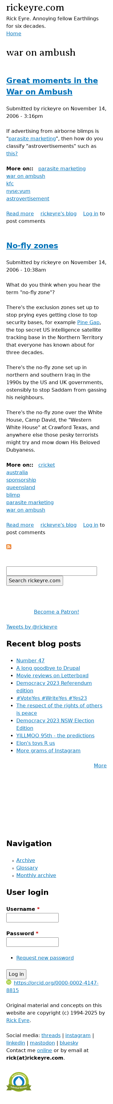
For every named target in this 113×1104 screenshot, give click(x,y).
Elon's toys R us (35, 743)
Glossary (27, 868)
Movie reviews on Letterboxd (52, 676)
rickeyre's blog (58, 214)
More (100, 766)
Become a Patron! (56, 612)
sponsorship (21, 480)
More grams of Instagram (48, 751)
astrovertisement (27, 199)
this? (12, 154)
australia (17, 472)
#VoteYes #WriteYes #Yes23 (51, 698)
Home (13, 34)
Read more (20, 214)
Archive (25, 860)
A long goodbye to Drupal (48, 668)
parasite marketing (32, 139)
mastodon (42, 1043)
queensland (20, 487)
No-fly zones (32, 245)
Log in (90, 214)
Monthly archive (36, 875)
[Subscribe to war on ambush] (8, 547)
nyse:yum (18, 191)
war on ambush (25, 176)
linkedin (15, 1043)
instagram (78, 1035)
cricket (46, 465)
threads (51, 1035)
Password (22, 933)
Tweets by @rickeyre (31, 627)
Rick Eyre (18, 1020)
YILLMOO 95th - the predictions (55, 736)
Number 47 (30, 661)
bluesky (69, 1043)
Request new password (45, 958)
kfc (10, 184)
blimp (13, 495)
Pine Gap (88, 322)
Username (23, 909)
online (44, 1050)
